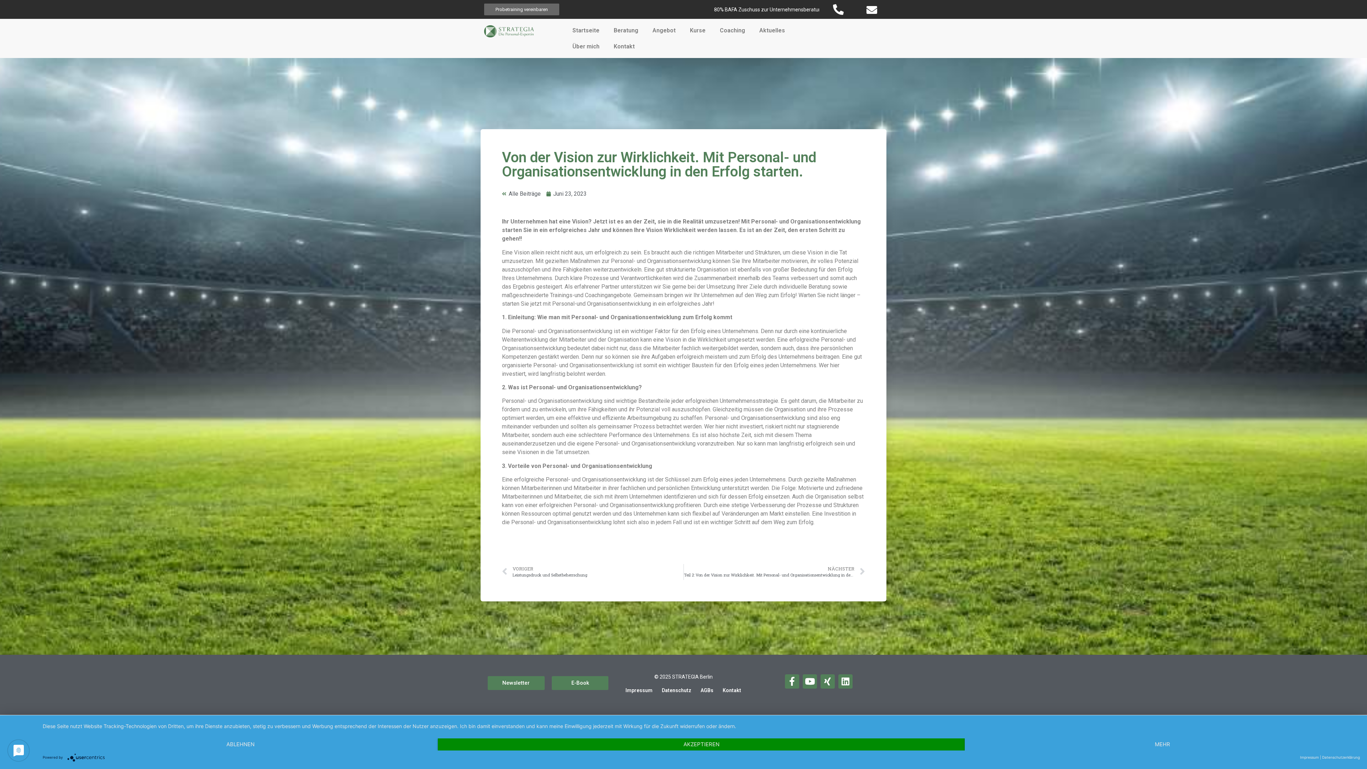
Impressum (639, 690)
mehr (1162, 744)
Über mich (585, 46)
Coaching (732, 30)
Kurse (698, 30)
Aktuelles (772, 30)
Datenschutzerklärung (1341, 757)
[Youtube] (810, 681)
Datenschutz (676, 690)
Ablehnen (240, 744)
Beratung (626, 30)
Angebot (664, 30)
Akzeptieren (701, 744)
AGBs (707, 690)
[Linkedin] (845, 681)
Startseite (585, 30)
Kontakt (624, 46)
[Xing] (828, 681)
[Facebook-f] (792, 681)
